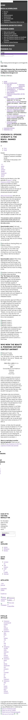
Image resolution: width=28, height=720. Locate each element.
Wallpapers (7, 20)
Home (3, 5)
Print (5, 148)
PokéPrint (3, 593)
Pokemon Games (7, 29)
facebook (3, 173)
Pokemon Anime (5, 182)
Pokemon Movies (8, 45)
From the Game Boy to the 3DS (16, 99)
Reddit (3, 171)
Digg (2, 168)
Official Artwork (8, 15)
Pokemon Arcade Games (11, 35)
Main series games (9, 32)
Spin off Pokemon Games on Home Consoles (16, 116)
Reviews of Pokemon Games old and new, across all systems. (17, 125)
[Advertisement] (14, 494)
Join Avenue (3, 584)
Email (5, 150)
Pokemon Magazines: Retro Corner (14, 22)
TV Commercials (8, 18)
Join (3, 535)
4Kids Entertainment (7, 195)
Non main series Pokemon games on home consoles (15, 119)
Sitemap (6, 574)
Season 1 (9, 180)
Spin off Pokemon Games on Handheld (15, 37)
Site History (6, 566)
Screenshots (7, 17)
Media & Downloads (9, 8)
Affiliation (6, 549)
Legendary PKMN (4, 589)
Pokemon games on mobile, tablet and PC (16, 103)
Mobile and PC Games (10, 34)
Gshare (3, 169)
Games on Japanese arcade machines (16, 107)
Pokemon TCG (6, 49)
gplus (2, 166)
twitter (3, 175)
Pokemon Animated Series (11, 25)
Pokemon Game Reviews (11, 42)
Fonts (5, 13)
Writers (6, 551)
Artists (6, 547)
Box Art (6, 12)
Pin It (2, 176)
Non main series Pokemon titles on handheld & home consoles (16, 112)
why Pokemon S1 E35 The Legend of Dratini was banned (11, 444)
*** (2, 164)
